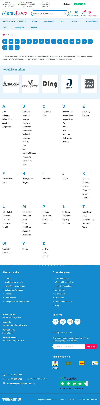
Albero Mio (7, 119)
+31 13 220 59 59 (14, 374)
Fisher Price (7, 178)
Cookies (63, 399)
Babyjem (26, 123)
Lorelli (5, 227)
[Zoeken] (65, 13)
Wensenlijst (68, 15)
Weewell (6, 252)
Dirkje (64, 126)
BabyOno (26, 115)
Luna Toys (6, 223)
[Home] (3, 35)
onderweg (49, 21)
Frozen (5, 182)
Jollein (65, 178)
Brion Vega (27, 160)
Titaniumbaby (88, 219)
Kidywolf (86, 190)
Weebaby (6, 249)
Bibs (24, 145)
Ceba (44, 115)
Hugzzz (25, 182)
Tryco (84, 227)
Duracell (65, 141)
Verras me (91, 346)
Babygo (25, 119)
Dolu (64, 130)
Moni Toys (26, 227)
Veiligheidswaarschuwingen (17, 301)
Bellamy (25, 141)
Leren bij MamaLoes (63, 286)
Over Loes (59, 297)
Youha (25, 249)
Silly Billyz (66, 215)
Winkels (76, 15)
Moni (24, 223)
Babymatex (27, 130)
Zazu (44, 252)
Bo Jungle (26, 157)
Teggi (84, 215)
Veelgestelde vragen (14, 282)
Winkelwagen (92, 13)
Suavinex (66, 223)
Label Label (7, 212)
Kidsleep (86, 186)
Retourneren (10, 297)
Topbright (86, 223)
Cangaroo (46, 111)
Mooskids (26, 231)
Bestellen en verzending (15, 286)
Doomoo (66, 134)
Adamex (5, 115)
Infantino (46, 178)
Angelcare (6, 126)
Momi (24, 219)
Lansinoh (6, 215)
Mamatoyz (26, 215)
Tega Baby (86, 212)
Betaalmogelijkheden (14, 290)
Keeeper (85, 178)
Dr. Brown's (67, 138)
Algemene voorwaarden (47, 399)
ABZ (4, 111)
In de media (60, 293)
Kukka (85, 194)
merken (33, 27)
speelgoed (19, 27)
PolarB (45, 223)
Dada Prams (67, 111)
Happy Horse (27, 178)
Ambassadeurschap (63, 301)
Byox (24, 164)
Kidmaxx (86, 182)
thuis (62, 21)
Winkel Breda (8, 329)
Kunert (85, 197)
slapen (35, 21)
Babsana (26, 111)
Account (84, 15)
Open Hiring (60, 290)
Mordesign (26, 234)
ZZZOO (45, 256)
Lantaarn (6, 219)
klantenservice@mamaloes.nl (21, 383)
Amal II (5, 123)
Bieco (24, 149)
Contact (8, 278)
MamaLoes (26, 212)
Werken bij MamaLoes (64, 282)
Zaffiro (45, 249)
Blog (57, 305)
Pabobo (45, 212)
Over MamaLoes (62, 278)
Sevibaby (66, 212)
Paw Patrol (46, 215)
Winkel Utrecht (9, 337)
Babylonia (26, 126)
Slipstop (65, 219)
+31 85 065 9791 (14, 379)
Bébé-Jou (26, 138)
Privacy (72, 399)
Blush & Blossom (29, 153)
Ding (64, 123)
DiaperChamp (68, 115)
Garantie (8, 293)
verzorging (75, 21)
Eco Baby (86, 111)
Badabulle (26, 134)
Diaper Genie (67, 119)
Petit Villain (47, 219)
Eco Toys (86, 115)
